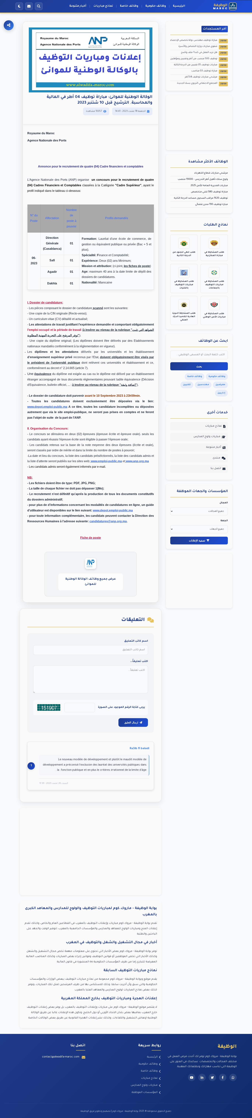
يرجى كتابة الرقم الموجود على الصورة (121, 707)
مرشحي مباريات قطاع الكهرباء (211, 173)
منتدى (216, 458)
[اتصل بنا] (29, 6)
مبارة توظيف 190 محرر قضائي (211, 204)
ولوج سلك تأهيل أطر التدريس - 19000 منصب (203, 179)
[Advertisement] (90, 851)
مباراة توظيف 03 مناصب (208, 71)
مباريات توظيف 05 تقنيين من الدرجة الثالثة (200, 65)
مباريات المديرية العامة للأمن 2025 (209, 185)
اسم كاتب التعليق (136, 641)
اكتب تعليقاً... (139, 661)
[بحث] (39, 6)
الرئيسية (179, 6)
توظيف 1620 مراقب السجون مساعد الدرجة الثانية (201, 198)
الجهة (224, 521)
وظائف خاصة (129, 6)
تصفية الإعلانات (197, 540)
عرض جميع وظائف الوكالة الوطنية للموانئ (90, 582)
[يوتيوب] (191, 1077)
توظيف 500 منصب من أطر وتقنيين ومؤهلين (198, 59)
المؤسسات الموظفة (145, 1092)
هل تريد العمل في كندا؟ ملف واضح (203, 52)
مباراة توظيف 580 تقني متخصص (209, 192)
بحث (199, 366)
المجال (224, 503)
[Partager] (9, 25)
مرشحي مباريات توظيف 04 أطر (205, 77)
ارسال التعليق (131, 722)
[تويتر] (212, 1077)
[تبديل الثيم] (19, 6)
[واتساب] (233, 1077)
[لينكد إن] (202, 1077)
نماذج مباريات (103, 6)
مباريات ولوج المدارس (207, 436)
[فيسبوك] (222, 1077)
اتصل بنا (215, 468)
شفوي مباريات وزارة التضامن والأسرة (202, 46)
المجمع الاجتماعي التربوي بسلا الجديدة (201, 83)
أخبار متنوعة (77, 6)
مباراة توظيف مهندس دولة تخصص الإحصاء (198, 40)
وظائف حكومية (155, 6)
